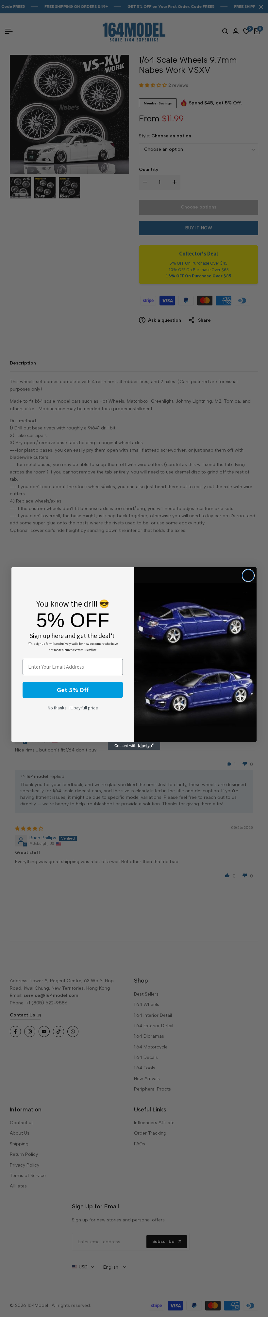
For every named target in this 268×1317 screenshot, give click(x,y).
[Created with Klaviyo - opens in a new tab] (134, 746)
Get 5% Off (73, 690)
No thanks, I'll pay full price (73, 708)
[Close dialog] (248, 575)
